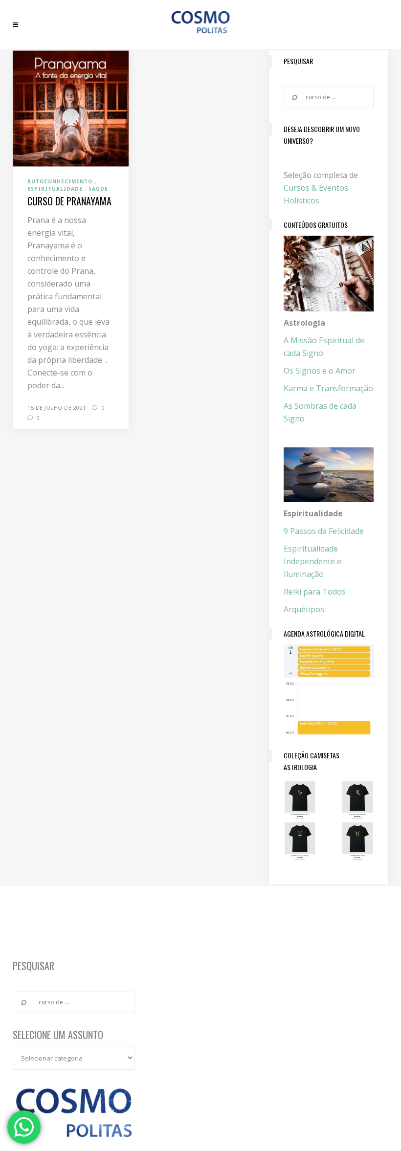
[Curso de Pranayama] (71, 108)
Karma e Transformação (328, 388)
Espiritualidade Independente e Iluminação (312, 561)
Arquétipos (304, 609)
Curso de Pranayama (69, 201)
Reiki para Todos (315, 591)
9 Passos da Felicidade (324, 531)
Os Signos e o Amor (320, 370)
